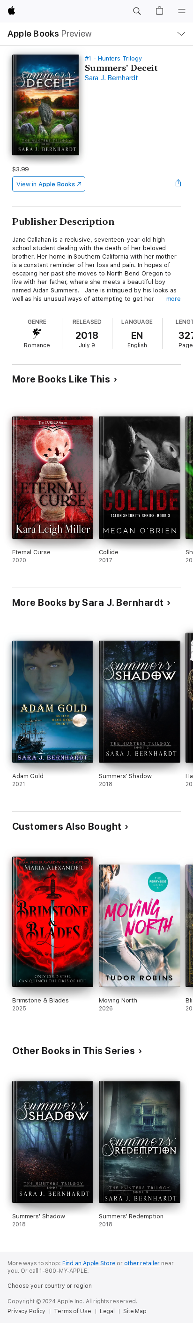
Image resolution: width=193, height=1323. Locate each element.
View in (45, 184)
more (173, 298)
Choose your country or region (49, 1286)
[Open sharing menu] (178, 184)
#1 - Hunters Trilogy (113, 58)
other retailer (142, 1263)
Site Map (135, 1311)
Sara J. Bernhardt (111, 78)
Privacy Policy (26, 1311)
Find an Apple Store (89, 1263)
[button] (137, 11)
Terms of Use (72, 1311)
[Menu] (182, 11)
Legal (107, 1311)
